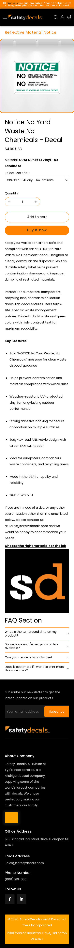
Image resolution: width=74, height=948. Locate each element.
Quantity (11, 193)
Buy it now (37, 230)
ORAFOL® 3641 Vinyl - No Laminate (30, 180)
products (12, 3)
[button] (5, 17)
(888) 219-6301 (16, 879)
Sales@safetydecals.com (24, 863)
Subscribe (57, 711)
